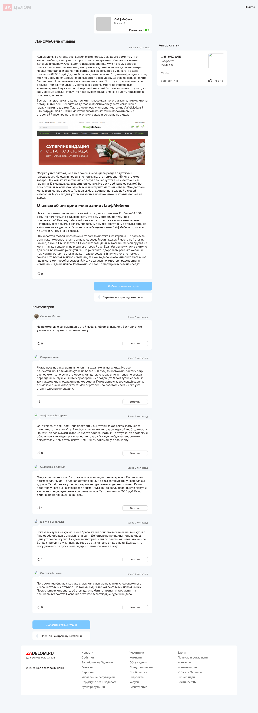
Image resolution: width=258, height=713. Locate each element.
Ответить (135, 343)
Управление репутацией (98, 677)
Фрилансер (167, 64)
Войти (250, 7)
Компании (137, 657)
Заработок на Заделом (97, 662)
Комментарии (187, 667)
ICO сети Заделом (190, 672)
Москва (165, 72)
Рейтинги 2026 (188, 682)
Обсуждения (138, 662)
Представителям (141, 667)
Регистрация (138, 687)
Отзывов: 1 (119, 23)
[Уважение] (38, 274)
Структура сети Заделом (98, 682)
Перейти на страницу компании (120, 297)
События (87, 657)
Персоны (87, 672)
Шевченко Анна (171, 56)
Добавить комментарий (123, 286)
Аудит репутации (93, 687)
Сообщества (138, 672)
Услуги (134, 682)
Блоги (182, 652)
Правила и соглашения (193, 657)
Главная (87, 667)
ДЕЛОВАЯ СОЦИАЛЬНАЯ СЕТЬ (41, 658)
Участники (137, 652)
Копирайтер (167, 61)
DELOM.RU (40, 653)
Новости (87, 652)
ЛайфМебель (123, 19)
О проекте (137, 677)
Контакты (184, 662)
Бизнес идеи (186, 677)
